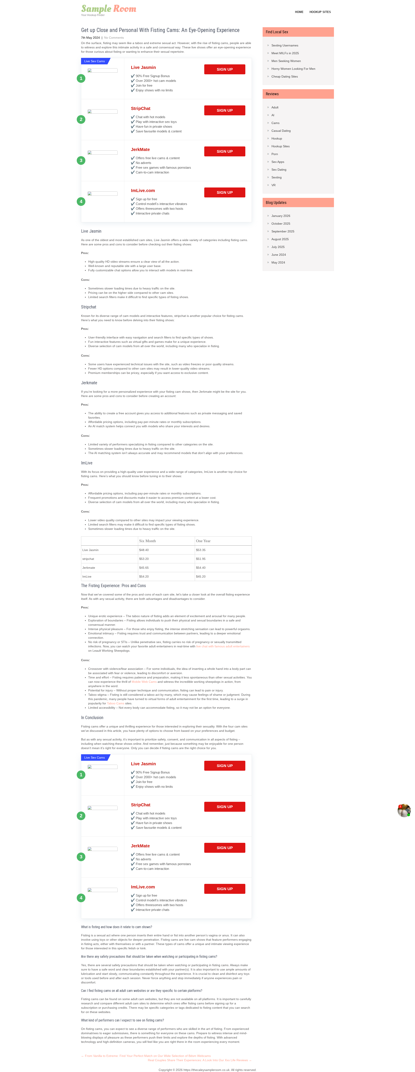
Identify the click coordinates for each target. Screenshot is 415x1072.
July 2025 (278, 247)
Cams (275, 123)
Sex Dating (278, 169)
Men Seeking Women (286, 61)
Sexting (276, 177)
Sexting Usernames (284, 45)
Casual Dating (281, 130)
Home (299, 12)
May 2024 (278, 262)
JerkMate (140, 149)
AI (272, 115)
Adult (274, 107)
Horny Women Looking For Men (293, 68)
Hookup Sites (320, 12)
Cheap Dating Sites (284, 76)
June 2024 (278, 254)
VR (273, 185)
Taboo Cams (115, 703)
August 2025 (280, 239)
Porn (274, 154)
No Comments (114, 37)
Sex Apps (277, 162)
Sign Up (225, 69)
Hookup (276, 138)
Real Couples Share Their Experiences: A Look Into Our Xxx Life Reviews (200, 1060)
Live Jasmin (143, 67)
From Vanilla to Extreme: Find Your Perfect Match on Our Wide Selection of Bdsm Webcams (146, 1056)
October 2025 (280, 223)
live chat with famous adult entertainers (223, 646)
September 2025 (282, 231)
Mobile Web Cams (144, 681)
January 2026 (280, 216)
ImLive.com (143, 190)
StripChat (140, 108)
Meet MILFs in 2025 (285, 53)
